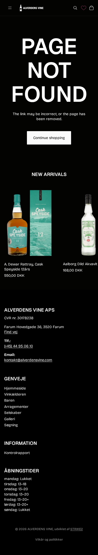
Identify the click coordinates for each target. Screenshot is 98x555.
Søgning (11, 425)
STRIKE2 (76, 529)
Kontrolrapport (17, 452)
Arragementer (16, 406)
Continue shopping (49, 138)
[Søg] (75, 8)
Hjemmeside (15, 388)
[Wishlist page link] (83, 7)
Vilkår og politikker (49, 539)
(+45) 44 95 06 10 (18, 346)
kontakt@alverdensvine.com (28, 360)
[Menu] (10, 8)
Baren (9, 400)
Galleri (9, 419)
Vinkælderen (15, 394)
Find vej (11, 332)
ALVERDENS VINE (40, 529)
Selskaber (12, 412)
